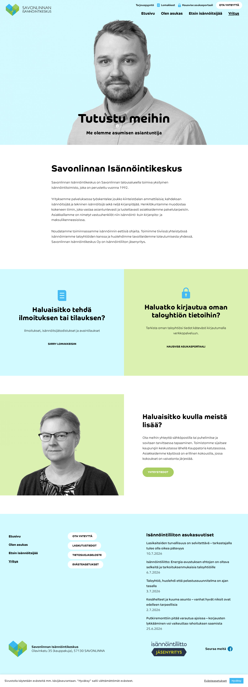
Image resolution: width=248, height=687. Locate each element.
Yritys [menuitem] (233, 13)
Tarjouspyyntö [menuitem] (145, 5)
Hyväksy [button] (236, 680)
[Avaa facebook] (230, 649)
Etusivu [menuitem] (148, 13)
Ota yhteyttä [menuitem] (229, 5)
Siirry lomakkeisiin (62, 343)
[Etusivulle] (28, 10)
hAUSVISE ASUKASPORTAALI (186, 346)
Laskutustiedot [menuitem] (84, 545)
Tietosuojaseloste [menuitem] (87, 555)
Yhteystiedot (158, 472)
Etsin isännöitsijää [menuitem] (205, 13)
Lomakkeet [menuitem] (168, 5)
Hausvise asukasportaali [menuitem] (197, 5)
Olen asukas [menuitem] (172, 13)
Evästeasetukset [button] (215, 680)
